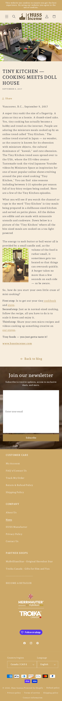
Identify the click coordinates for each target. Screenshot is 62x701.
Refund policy (52, 688)
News (9, 519)
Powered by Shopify (33, 688)
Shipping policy (50, 693)
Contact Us (12, 541)
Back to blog (33, 358)
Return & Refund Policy (19, 485)
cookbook (49, 300)
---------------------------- (19, 576)
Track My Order (15, 478)
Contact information (33, 698)
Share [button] (8, 98)
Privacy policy (14, 693)
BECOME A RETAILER (19, 583)
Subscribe (31, 437)
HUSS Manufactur (16, 527)
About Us (11, 512)
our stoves (8, 330)
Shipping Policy (15, 492)
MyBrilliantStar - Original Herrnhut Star (29, 561)
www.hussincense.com (17, 343)
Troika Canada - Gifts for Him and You (28, 568)
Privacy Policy (14, 534)
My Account (13, 463)
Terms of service (32, 693)
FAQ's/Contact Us (16, 470)
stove (11, 305)
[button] (6, 16)
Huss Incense (17, 688)
